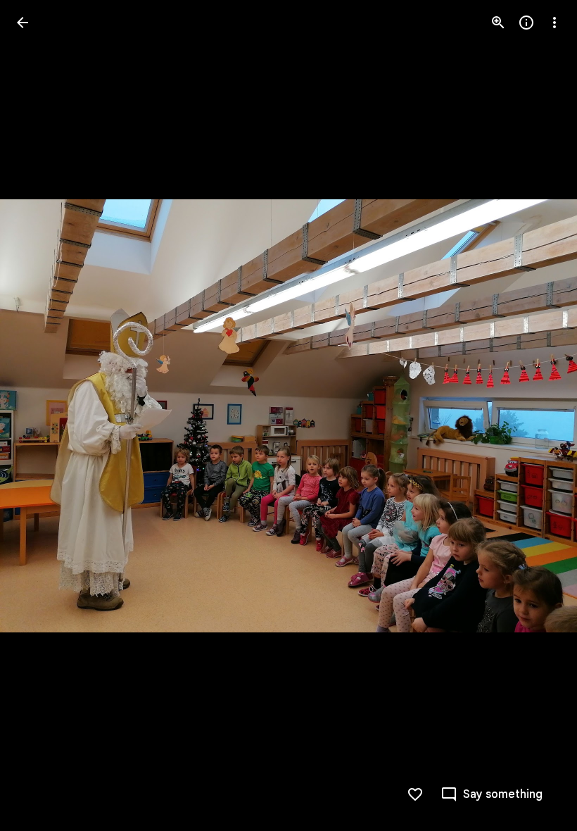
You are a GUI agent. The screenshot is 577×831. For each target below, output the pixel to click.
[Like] (415, 794)
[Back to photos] (22, 22)
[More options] (554, 22)
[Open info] (526, 22)
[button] (39, 415)
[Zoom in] (498, 22)
